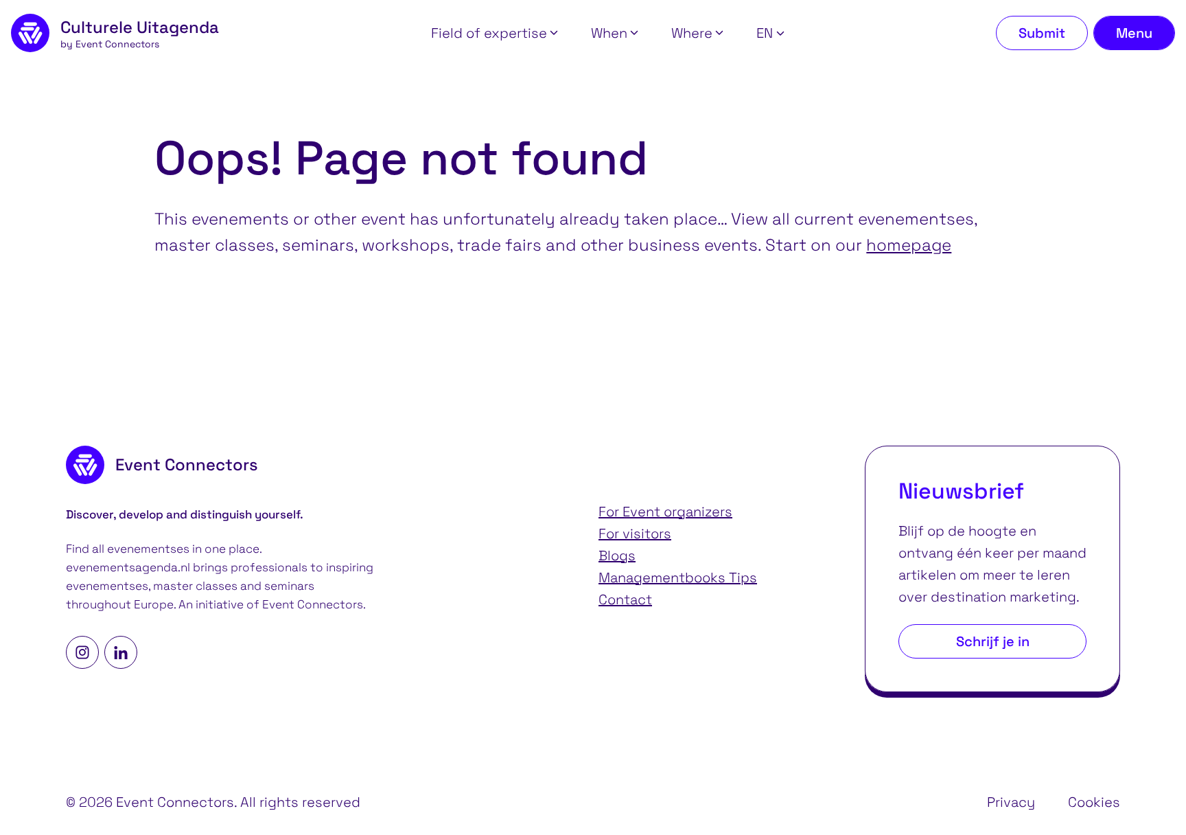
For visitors (634, 533)
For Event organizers (665, 512)
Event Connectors (312, 604)
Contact (625, 599)
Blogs (617, 555)
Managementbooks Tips (677, 577)
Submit (1042, 33)
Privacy (1011, 802)
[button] (494, 33)
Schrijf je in (993, 641)
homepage (908, 244)
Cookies (1094, 802)
